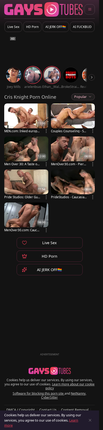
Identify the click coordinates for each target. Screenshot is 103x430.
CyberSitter (49, 397)
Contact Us (48, 409)
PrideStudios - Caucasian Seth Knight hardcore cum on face (68, 197)
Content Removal (74, 409)
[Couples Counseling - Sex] (73, 118)
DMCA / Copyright (20, 409)
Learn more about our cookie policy (70, 386)
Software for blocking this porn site (38, 393)
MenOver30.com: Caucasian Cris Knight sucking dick (22, 230)
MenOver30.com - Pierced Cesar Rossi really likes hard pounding (69, 164)
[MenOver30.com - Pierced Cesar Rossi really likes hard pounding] (73, 151)
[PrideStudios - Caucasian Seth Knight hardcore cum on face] (73, 184)
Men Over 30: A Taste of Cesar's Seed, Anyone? (21, 164)
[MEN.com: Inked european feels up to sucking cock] (26, 118)
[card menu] (46, 131)
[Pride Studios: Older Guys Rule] (26, 184)
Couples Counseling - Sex (68, 131)
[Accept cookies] (90, 420)
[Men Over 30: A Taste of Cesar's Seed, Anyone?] (26, 151)
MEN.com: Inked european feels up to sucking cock (22, 131)
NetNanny (78, 393)
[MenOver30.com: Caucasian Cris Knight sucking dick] (26, 217)
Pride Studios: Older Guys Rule (21, 197)
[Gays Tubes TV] (50, 371)
